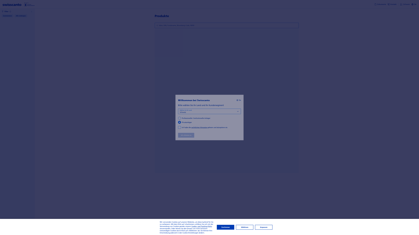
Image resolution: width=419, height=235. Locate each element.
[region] (209, 227)
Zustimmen (225, 227)
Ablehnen (244, 227)
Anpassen (263, 227)
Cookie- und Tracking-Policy (201, 226)
